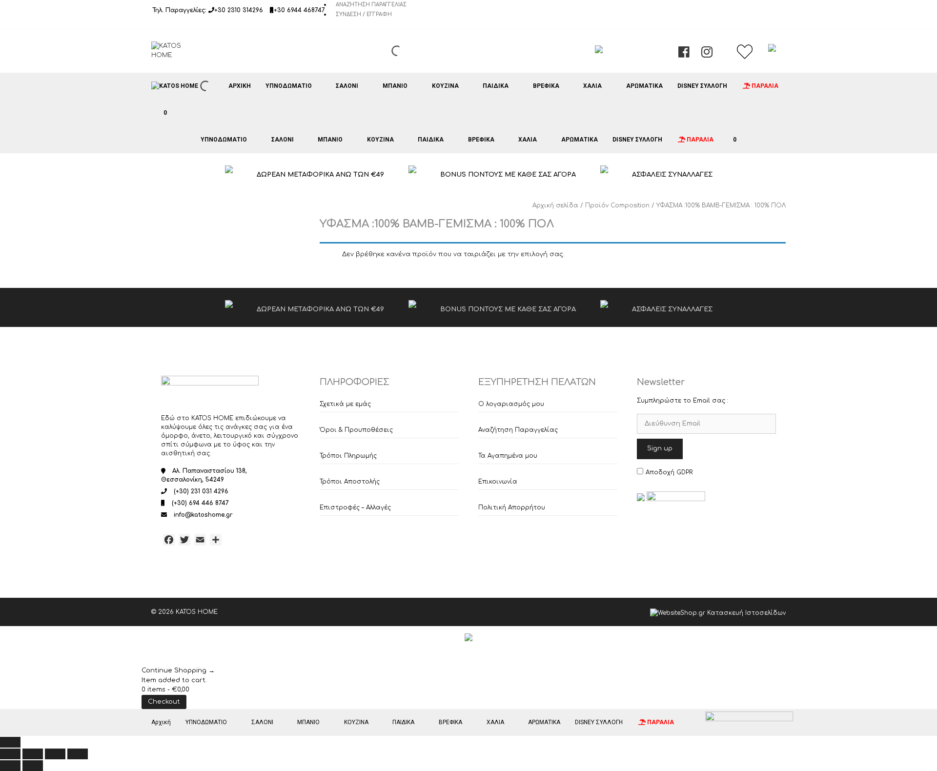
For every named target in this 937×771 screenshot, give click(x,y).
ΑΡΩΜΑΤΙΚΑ (644, 85)
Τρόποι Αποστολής (350, 481)
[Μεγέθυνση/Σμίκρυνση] (10, 754)
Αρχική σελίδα (555, 205)
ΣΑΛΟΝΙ (347, 85)
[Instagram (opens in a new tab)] (707, 54)
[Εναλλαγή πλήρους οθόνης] (32, 754)
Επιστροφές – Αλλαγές (355, 507)
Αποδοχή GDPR (669, 472)
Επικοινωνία (497, 481)
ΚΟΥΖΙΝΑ (445, 85)
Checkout (164, 701)
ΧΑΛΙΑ (592, 85)
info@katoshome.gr (203, 514)
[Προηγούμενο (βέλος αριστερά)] (10, 765)
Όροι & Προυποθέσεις (356, 429)
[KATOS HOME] (174, 85)
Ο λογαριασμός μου (511, 404)
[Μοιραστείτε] (55, 754)
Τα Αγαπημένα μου (507, 455)
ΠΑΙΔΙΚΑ (496, 85)
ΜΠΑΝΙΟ (395, 85)
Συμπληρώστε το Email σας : (682, 400)
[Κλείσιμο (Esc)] (77, 754)
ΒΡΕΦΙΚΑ (546, 85)
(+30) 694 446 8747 (200, 503)
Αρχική (239, 85)
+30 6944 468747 (299, 10)
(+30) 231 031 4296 (201, 491)
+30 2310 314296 (238, 10)
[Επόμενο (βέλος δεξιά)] (32, 765)
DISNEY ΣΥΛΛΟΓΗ (702, 85)
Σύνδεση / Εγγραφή (364, 14)
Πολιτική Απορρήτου (511, 507)
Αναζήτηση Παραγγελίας (371, 4)
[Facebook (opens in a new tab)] (684, 54)
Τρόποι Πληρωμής (348, 455)
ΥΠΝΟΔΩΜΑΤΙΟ (288, 85)
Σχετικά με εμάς (345, 404)
